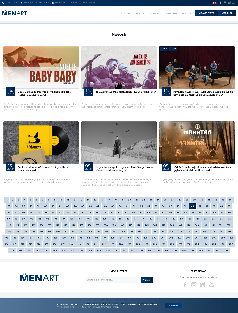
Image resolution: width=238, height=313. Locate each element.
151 (213, 225)
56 (163, 206)
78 (97, 212)
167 (115, 231)
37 (23, 206)
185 (31, 238)
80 (112, 212)
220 (87, 244)
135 (81, 225)
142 (138, 225)
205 (197, 238)
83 (133, 212)
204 (188, 238)
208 (223, 238)
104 (63, 219)
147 (180, 225)
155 (17, 231)
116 (158, 219)
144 (155, 225)
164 (90, 231)
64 (221, 206)
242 (46, 250)
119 (181, 219)
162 (73, 231)
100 (31, 219)
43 (67, 206)
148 (188, 225)
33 (223, 200)
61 (200, 206)
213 (30, 244)
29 (194, 200)
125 (229, 219)
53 (141, 206)
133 (65, 225)
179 (213, 231)
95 (222, 212)
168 (123, 231)
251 (124, 250)
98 (16, 219)
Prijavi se (147, 280)
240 (29, 250)
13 (81, 200)
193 (96, 238)
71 (46, 212)
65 (229, 206)
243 (55, 250)
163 (82, 231)
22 (143, 200)
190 (72, 238)
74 (67, 212)
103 (55, 219)
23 (150, 200)
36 (16, 206)
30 (201, 200)
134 (73, 225)
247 (90, 250)
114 (142, 219)
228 (155, 244)
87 (163, 212)
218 (71, 244)
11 (68, 200)
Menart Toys (206, 13)
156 (25, 231)
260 (201, 250)
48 (105, 206)
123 (213, 219)
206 (205, 238)
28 (187, 200)
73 (60, 212)
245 (73, 250)
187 (47, 238)
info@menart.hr (59, 3)
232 (188, 244)
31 (209, 200)
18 (115, 200)
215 (46, 244)
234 (205, 244)
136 (89, 225)
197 (129, 238)
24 (158, 200)
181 (229, 231)
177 (196, 231)
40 (45, 206)
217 (63, 244)
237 (231, 244)
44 (75, 206)
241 (38, 250)
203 (179, 238)
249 (108, 250)
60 (192, 206)
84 (141, 212)
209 (231, 238)
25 (165, 200)
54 (148, 206)
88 (170, 212)
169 (131, 231)
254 (150, 250)
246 (81, 250)
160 (58, 231)
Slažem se (173, 306)
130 (42, 225)
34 (230, 200)
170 (139, 231)
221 (95, 244)
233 (197, 244)
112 (127, 219)
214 (38, 244)
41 (53, 206)
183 (14, 238)
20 (129, 200)
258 (184, 250)
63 (214, 206)
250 (116, 250)
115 (150, 219)
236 (222, 244)
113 (135, 219)
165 (98, 231)
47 (97, 206)
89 (178, 212)
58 (178, 206)
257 (175, 250)
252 (133, 250)
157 (33, 231)
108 (96, 219)
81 (119, 212)
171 (147, 231)
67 (16, 212)
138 (106, 225)
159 (49, 231)
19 (122, 200)
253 (141, 250)
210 (7, 244)
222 (104, 244)
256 (167, 250)
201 (162, 238)
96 (229, 212)
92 (199, 212)
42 (60, 206)
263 (226, 250)
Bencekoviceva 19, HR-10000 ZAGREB (35, 3)
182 (6, 238)
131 (49, 225)
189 (64, 238)
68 (23, 212)
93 (207, 212)
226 (138, 244)
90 (185, 212)
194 (104, 238)
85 (148, 212)
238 (12, 250)
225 (129, 244)
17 (109, 200)
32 (215, 200)
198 (137, 238)
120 (189, 219)
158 (41, 231)
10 (61, 200)
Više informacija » (112, 307)
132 (57, 225)
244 (64, 250)
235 (214, 244)
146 (172, 225)
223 (112, 244)
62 (206, 206)
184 (23, 238)
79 (104, 212)
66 (8, 212)
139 (114, 225)
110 (112, 219)
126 (9, 225)
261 (209, 250)
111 (120, 219)
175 (180, 231)
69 (31, 212)
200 (154, 238)
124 (221, 219)
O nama (74, 3)
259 (192, 250)
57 (170, 206)
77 (89, 212)
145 (163, 225)
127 (17, 225)
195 (112, 238)
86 (155, 212)
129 (33, 225)
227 (146, 244)
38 (31, 206)
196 (121, 238)
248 (99, 250)
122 (205, 219)
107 (88, 219)
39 (38, 206)
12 (74, 200)
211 (14, 244)
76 (82, 212)
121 (197, 219)
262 (218, 250)
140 (122, 225)
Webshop (227, 13)
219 (79, 244)
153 (229, 225)
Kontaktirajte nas (89, 3)
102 (47, 219)
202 (171, 238)
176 (188, 231)
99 (23, 219)
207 (214, 238)
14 (88, 200)
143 (147, 225)
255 (158, 250)
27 (179, 200)
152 (221, 225)
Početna (125, 13)
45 (82, 206)
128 (25, 225)
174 (172, 231)
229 (163, 244)
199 (146, 238)
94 (214, 212)
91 (193, 212)
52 (134, 206)
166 (106, 231)
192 (88, 238)
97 (8, 219)
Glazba (140, 13)
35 (9, 206)
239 (20, 250)
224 (121, 244)
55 (156, 206)
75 (75, 212)
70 (38, 212)
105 (72, 219)
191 (80, 238)
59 (185, 206)
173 (163, 231)
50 (120, 206)
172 (155, 231)
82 (126, 212)
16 (102, 200)
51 (127, 206)
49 (112, 206)
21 (137, 200)
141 (130, 225)
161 (65, 231)
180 (221, 231)
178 (205, 231)
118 (173, 219)
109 (105, 219)
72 (53, 212)
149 (197, 225)
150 (205, 225)
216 (54, 244)
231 (180, 244)
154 (9, 231)
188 (55, 238)
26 (172, 200)
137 (98, 225)
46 (90, 206)
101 (39, 219)
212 (22, 244)
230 (172, 244)
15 (95, 200)
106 (80, 219)
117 (165, 219)
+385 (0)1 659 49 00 (11, 3)
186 (39, 238)
